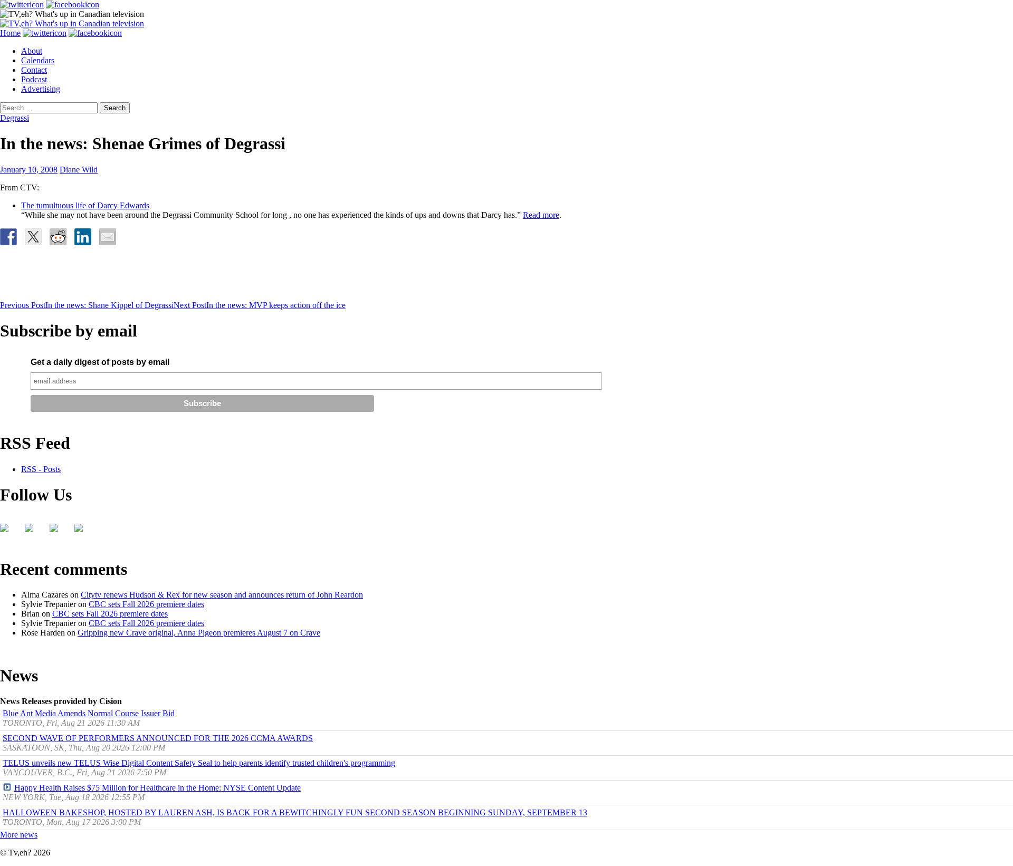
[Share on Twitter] (33, 236)
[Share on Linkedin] (82, 236)
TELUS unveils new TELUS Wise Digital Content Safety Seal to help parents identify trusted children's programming (199, 762)
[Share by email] (107, 236)
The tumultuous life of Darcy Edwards (85, 205)
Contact (34, 69)
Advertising (40, 88)
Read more (541, 214)
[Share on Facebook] (8, 236)
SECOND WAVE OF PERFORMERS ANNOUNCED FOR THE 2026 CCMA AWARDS (158, 738)
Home (10, 32)
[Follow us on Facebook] (8, 532)
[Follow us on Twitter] (33, 532)
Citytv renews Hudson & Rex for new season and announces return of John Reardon (222, 594)
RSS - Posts (41, 469)
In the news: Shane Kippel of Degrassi (87, 305)
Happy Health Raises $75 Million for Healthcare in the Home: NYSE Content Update (157, 787)
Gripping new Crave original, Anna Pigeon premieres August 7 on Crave (199, 632)
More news (18, 834)
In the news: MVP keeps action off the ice (260, 305)
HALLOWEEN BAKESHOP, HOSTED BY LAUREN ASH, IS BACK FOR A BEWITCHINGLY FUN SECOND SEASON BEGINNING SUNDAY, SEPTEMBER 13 (295, 812)
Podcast (34, 79)
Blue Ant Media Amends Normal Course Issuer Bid (89, 713)
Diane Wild (79, 169)
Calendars (37, 60)
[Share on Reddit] (58, 236)
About (31, 50)
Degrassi (14, 117)
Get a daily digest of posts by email (100, 362)
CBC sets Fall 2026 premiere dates (146, 604)
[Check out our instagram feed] (82, 532)
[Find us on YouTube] (58, 532)
